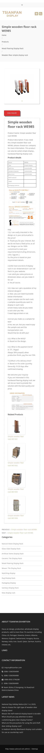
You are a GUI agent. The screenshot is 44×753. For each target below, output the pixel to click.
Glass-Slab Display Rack (11, 549)
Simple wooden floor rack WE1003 (16, 490)
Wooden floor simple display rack (15, 55)
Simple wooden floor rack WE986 (20, 533)
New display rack (8, 593)
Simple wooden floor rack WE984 (24, 529)
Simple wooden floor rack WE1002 (16, 464)
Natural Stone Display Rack (12, 544)
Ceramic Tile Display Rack (12, 558)
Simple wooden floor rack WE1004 (16, 516)
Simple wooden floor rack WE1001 (16, 437)
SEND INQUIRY (12, 113)
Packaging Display (9, 583)
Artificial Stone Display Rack (12, 553)
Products (5, 42)
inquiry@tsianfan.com (13, 667)
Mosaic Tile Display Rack (11, 568)
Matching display (8, 573)
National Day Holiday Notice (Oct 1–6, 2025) (19, 704)
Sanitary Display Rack (10, 588)
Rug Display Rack (8, 578)
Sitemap (34, 749)
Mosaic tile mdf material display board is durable (21, 714)
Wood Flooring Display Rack (12, 48)
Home (4, 35)
